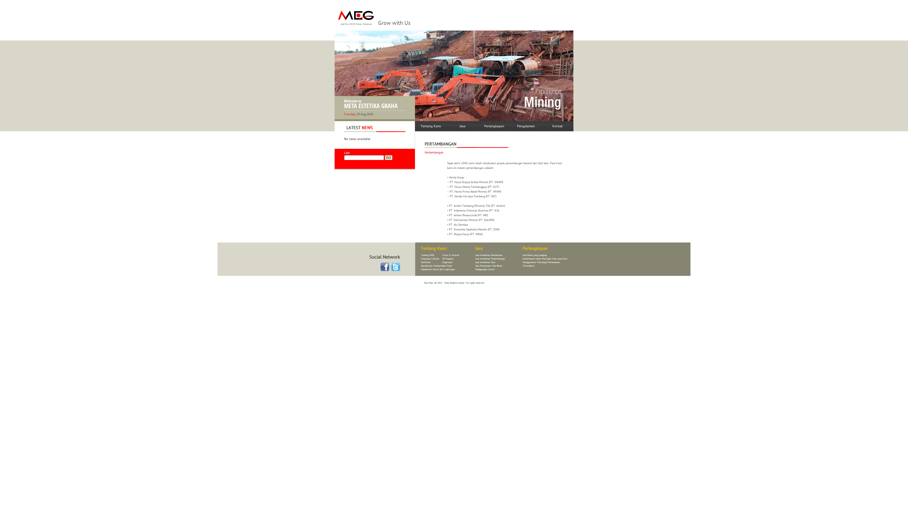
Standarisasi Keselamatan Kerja (436, 265)
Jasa (462, 126)
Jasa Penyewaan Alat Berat (488, 265)
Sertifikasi (426, 262)
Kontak (557, 126)
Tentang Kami (431, 126)
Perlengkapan (494, 126)
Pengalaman (526, 126)
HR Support (447, 258)
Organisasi (447, 262)
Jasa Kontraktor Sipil (485, 262)
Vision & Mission (450, 255)
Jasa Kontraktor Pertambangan (490, 258)
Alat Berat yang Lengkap (535, 255)
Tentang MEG (427, 255)
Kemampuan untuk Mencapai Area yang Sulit (545, 258)
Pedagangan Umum (485, 269)
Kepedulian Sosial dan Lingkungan (438, 269)
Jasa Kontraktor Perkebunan (488, 255)
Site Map (428, 283)
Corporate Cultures (430, 258)
